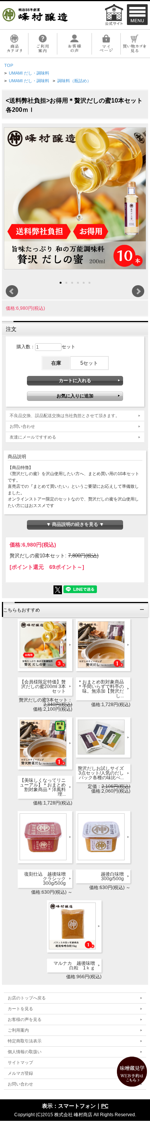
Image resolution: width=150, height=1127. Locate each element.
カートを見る (20, 1008)
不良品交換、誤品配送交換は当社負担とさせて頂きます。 (65, 415)
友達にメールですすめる (33, 437)
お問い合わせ (22, 426)
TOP (8, 65)
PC (104, 1106)
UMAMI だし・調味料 (29, 73)
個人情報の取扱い (25, 1051)
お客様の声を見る (25, 1019)
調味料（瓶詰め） (74, 80)
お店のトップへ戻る (27, 998)
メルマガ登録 (20, 1073)
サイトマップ (20, 1062)
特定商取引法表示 (25, 1041)
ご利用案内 (18, 1030)
